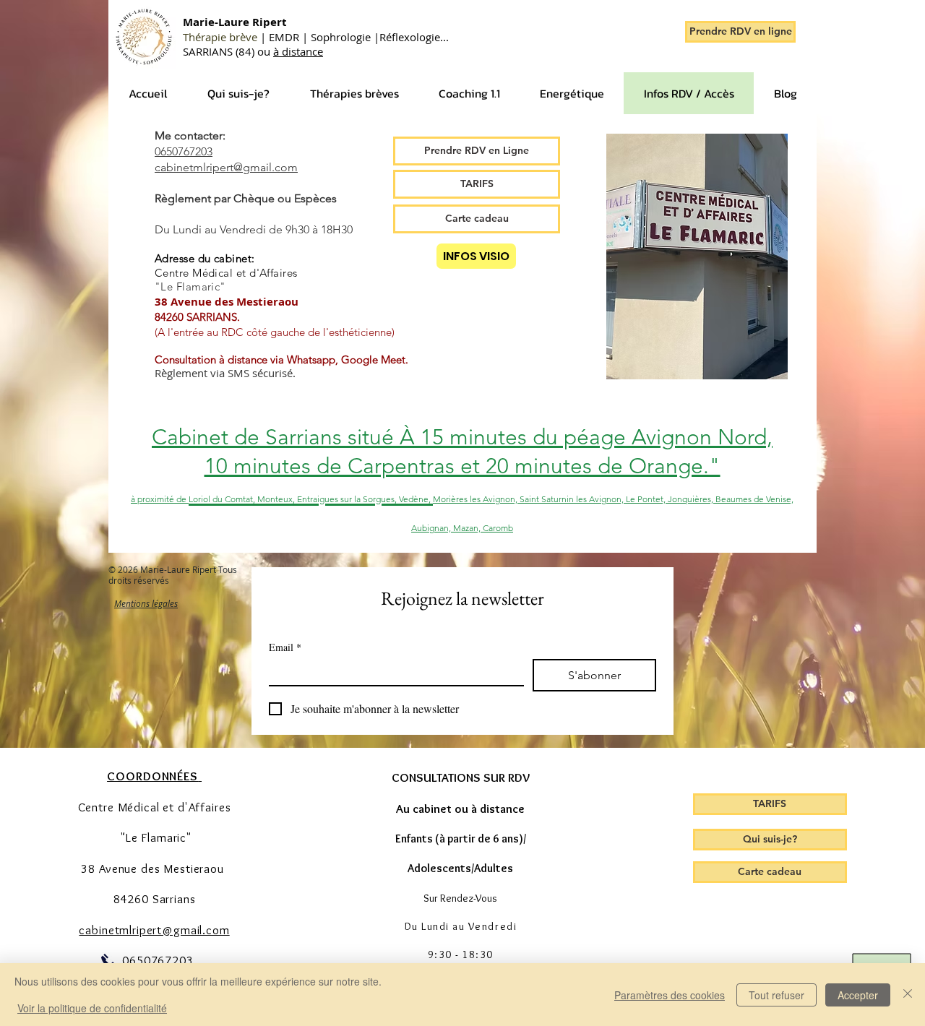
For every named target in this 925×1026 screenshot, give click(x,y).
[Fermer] (907, 994)
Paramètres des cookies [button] (669, 995)
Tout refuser (776, 995)
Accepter (858, 995)
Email (285, 647)
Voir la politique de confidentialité (92, 1008)
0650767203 (183, 151)
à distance (298, 51)
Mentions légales (146, 603)
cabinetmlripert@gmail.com (226, 167)
